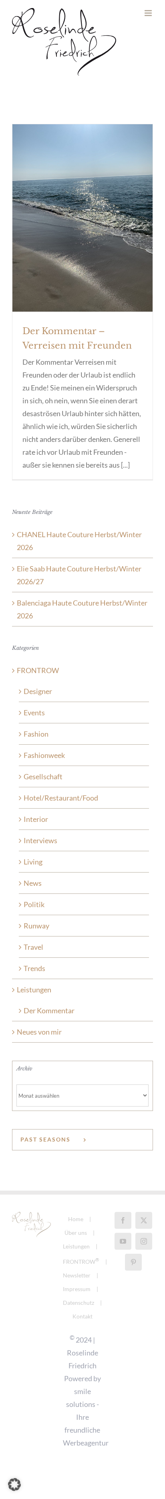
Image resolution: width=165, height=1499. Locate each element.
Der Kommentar (49, 1010)
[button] (14, 1484)
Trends (34, 968)
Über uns (75, 1232)
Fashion (36, 733)
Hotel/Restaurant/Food (61, 797)
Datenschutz (78, 1302)
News (33, 883)
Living (33, 861)
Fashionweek (44, 755)
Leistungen (34, 989)
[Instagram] (143, 1241)
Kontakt (82, 1316)
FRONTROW (38, 670)
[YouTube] (123, 1241)
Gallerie (82, 204)
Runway (36, 925)
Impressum (77, 1288)
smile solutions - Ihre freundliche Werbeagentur (86, 1417)
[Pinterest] (133, 1262)
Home (75, 1219)
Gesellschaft (43, 776)
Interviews (40, 840)
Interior (36, 819)
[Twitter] (143, 1220)
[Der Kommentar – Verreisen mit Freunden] (82, 218)
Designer (38, 691)
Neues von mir (39, 1031)
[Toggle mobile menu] (149, 13)
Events (34, 712)
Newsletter (77, 1275)
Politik (34, 904)
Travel (33, 947)
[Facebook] (123, 1220)
